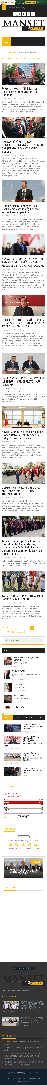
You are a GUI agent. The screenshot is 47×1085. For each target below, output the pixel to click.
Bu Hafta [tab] (28, 717)
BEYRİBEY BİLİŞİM (26, 1082)
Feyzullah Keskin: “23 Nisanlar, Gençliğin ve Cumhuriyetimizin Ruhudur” (19, 92)
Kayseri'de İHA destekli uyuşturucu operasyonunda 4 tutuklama (33, 726)
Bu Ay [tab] (40, 717)
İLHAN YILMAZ (20, 707)
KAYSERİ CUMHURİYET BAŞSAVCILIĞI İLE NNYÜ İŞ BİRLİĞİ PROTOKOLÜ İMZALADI (23, 381)
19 (8, 632)
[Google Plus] (28, 968)
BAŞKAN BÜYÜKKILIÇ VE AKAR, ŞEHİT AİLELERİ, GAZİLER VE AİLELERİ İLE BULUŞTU (32, 756)
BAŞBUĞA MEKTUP (20, 663)
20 (13, 632)
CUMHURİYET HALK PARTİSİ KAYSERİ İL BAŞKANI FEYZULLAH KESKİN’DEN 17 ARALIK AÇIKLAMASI (23, 323)
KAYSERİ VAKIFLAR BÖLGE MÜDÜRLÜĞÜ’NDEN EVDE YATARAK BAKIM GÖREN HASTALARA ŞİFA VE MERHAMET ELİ (24, 1056)
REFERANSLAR (23, 1073)
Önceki (6, 628)
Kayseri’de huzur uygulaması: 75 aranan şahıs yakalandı (33, 770)
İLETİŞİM (36, 1073)
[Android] (19, 968)
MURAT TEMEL (20, 695)
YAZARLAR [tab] (7, 651)
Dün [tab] (18, 717)
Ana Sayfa (12, 53)
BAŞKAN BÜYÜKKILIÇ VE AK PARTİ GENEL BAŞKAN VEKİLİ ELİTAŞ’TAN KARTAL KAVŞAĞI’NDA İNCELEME (32, 1005)
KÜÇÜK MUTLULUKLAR (21, 699)
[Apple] (24, 968)
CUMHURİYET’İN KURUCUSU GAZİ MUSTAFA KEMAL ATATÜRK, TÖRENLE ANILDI (21, 491)
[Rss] (15, 968)
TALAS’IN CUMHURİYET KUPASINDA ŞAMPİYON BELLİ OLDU (22, 597)
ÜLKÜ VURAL (19, 684)
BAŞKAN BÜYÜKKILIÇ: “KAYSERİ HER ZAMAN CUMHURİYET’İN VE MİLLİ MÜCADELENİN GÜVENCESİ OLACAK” (23, 262)
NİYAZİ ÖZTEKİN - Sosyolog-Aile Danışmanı (26, 659)
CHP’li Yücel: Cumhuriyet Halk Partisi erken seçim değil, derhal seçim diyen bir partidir (20, 209)
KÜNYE (10, 1073)
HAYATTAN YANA (19, 687)
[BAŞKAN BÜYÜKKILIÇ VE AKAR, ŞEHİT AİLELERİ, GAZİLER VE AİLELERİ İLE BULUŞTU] (10, 1021)
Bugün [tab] (7, 717)
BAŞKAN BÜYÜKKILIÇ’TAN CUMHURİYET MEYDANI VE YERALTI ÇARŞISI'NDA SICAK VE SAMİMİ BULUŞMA (22, 146)
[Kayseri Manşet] (23, 25)
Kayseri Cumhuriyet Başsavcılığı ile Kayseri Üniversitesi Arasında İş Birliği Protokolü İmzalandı (22, 435)
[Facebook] (33, 968)
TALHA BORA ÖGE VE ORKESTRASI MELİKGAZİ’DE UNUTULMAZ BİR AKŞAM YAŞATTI (23, 741)
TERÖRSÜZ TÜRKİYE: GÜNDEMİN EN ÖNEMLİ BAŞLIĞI (26, 675)
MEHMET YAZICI (18, 671)
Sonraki (20, 632)
